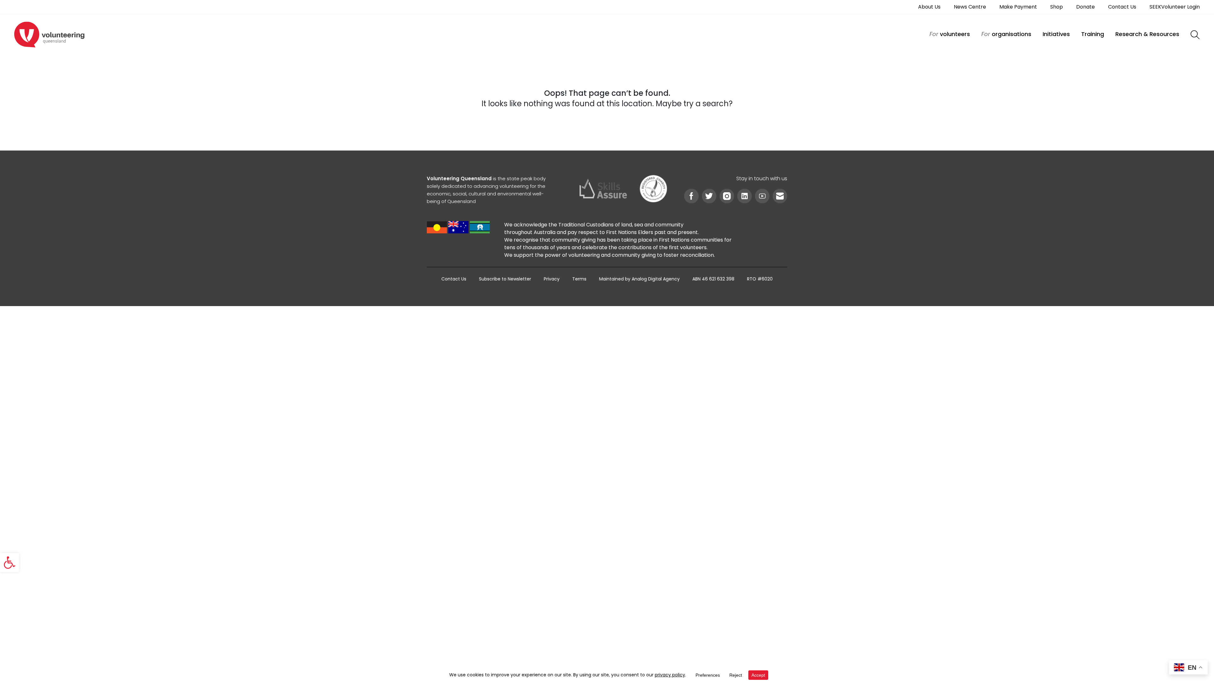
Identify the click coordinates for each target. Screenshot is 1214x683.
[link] (9, 562)
